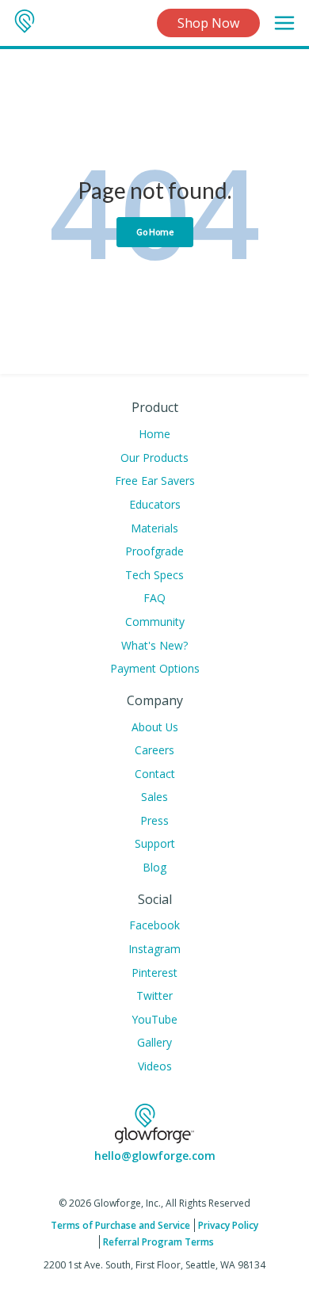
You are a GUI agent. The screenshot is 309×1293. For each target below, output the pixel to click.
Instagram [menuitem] (154, 948)
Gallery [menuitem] (154, 1042)
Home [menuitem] (154, 433)
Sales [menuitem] (154, 796)
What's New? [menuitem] (154, 645)
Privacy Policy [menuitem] (228, 1225)
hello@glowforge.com (155, 1155)
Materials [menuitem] (154, 528)
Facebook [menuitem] (154, 925)
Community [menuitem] (155, 621)
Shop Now (208, 23)
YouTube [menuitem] (154, 1019)
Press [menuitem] (154, 820)
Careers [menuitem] (154, 749)
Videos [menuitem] (155, 1066)
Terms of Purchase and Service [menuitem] (120, 1225)
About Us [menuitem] (155, 726)
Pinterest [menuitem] (154, 972)
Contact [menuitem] (155, 773)
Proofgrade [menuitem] (154, 551)
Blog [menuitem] (154, 867)
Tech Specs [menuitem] (154, 574)
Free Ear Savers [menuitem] (155, 480)
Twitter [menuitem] (154, 995)
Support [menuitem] (155, 843)
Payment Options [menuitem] (155, 668)
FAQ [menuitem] (154, 597)
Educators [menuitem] (155, 504)
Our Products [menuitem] (154, 457)
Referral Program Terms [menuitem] (158, 1242)
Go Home (155, 232)
